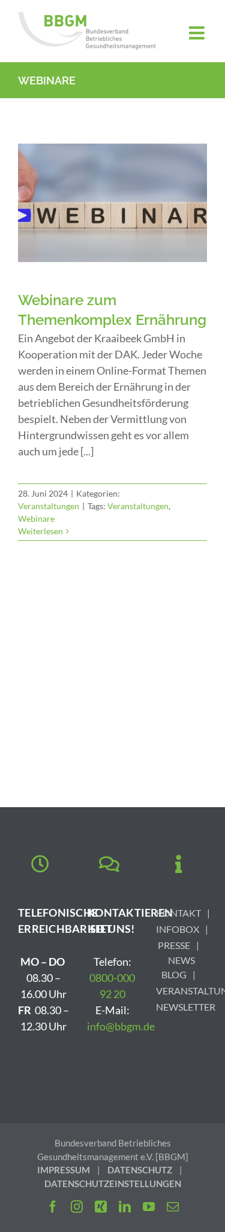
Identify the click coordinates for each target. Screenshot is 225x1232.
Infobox (177, 929)
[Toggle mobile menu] (198, 33)
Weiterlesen (40, 531)
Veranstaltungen (48, 506)
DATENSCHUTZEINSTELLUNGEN (112, 1183)
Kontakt (178, 912)
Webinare (36, 518)
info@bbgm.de (121, 1026)
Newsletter (185, 1006)
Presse (174, 945)
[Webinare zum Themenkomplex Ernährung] (112, 203)
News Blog (178, 967)
